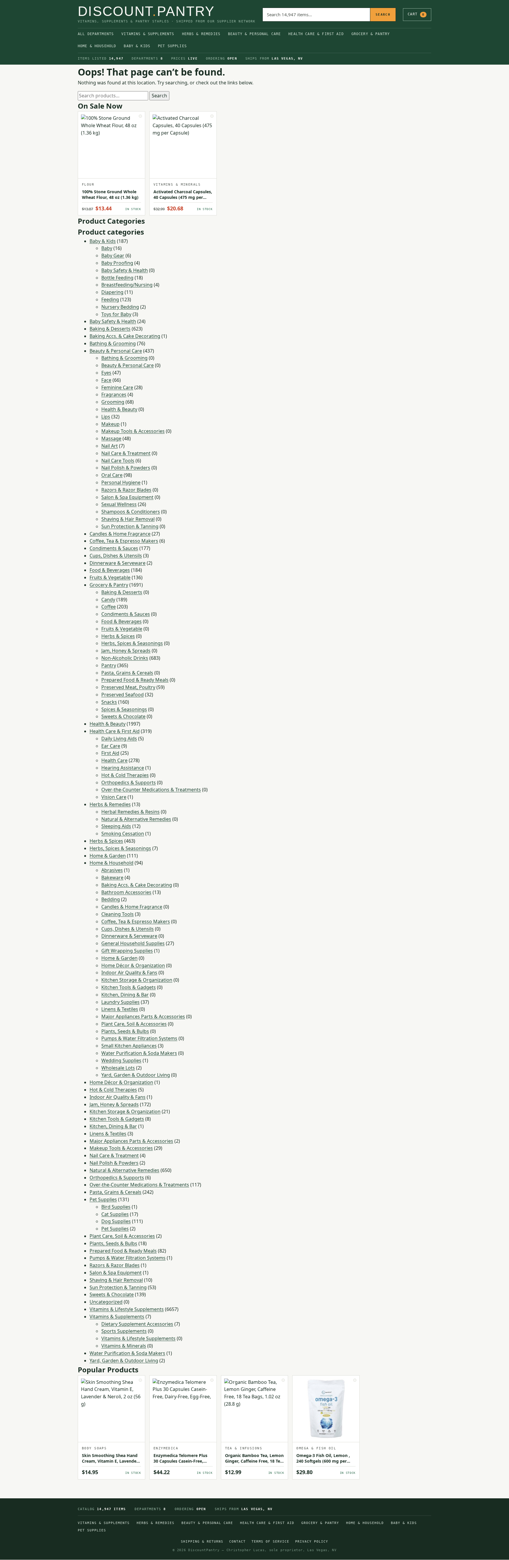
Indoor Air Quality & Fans (129, 972)
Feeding (110, 299)
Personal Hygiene (121, 482)
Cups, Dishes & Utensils (116, 555)
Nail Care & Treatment (126, 453)
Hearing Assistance (122, 768)
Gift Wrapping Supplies (127, 950)
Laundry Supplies (120, 1002)
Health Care (114, 760)
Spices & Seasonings (124, 709)
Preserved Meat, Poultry (128, 687)
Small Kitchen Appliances (129, 1045)
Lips (105, 416)
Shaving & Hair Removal (128, 519)
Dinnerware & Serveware (118, 563)
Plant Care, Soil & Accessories (134, 1024)
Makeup (110, 424)
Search (383, 15)
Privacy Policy (311, 1541)
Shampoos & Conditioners (130, 511)
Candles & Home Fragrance (120, 534)
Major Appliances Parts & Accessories (143, 1016)
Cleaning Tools (117, 914)
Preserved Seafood (122, 694)
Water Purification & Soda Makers (139, 1053)
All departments (96, 34)
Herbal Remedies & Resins (130, 811)
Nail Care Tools (117, 460)
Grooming (112, 402)
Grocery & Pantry (370, 34)
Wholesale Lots (118, 1068)
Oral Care (112, 475)
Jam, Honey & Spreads (126, 650)
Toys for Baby (116, 314)
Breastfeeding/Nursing (127, 284)
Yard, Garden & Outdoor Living (135, 1075)
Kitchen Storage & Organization (136, 980)
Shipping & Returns (202, 1541)
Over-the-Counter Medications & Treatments (151, 789)
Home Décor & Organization (133, 965)
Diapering (112, 292)
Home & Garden (108, 855)
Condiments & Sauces (114, 548)
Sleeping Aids (116, 826)
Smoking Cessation (122, 833)
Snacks (109, 702)
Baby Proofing (117, 263)
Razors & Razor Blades (126, 490)
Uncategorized (106, 1302)
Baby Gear (112, 255)
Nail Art (109, 446)
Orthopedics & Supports (128, 782)
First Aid (110, 753)
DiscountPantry (146, 11)
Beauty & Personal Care (254, 34)
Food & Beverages (110, 570)
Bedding (110, 899)
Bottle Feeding (117, 277)
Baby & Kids (137, 46)
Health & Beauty (119, 409)
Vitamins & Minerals (123, 1346)
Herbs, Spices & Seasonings (132, 643)
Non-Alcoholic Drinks (124, 658)
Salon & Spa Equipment (127, 497)
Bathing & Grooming (113, 343)
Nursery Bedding (120, 307)
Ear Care (110, 746)
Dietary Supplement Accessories (137, 1324)
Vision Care (113, 797)
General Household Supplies (133, 943)
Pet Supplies (172, 46)
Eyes (106, 372)
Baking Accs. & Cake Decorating (125, 336)
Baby (106, 248)
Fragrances (113, 394)
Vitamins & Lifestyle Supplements (127, 1309)
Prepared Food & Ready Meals (134, 680)
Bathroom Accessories (126, 892)
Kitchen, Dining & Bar (125, 994)
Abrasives (112, 870)
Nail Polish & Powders (125, 467)
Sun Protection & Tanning (129, 526)
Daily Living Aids (119, 738)
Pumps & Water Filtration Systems (139, 1038)
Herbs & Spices (118, 636)
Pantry (108, 665)
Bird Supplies (115, 1207)
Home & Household (97, 46)
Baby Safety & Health (124, 270)
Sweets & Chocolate (123, 716)
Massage (111, 438)
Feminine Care (117, 387)
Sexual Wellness (119, 504)
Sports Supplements (124, 1331)
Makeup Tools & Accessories (133, 431)
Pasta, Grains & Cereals (127, 672)
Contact (237, 1541)
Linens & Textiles (119, 1009)
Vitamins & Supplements (147, 34)
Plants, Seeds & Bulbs (125, 1031)
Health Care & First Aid (315, 34)
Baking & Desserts (110, 328)
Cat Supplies (115, 1214)
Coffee (108, 606)
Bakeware (112, 877)
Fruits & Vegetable (110, 577)
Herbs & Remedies (201, 34)
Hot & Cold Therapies (125, 775)
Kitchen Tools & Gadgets (128, 987)
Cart (416, 14)
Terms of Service (270, 1541)
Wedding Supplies (121, 1060)
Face (106, 380)
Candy (108, 599)
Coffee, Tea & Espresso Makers (124, 541)
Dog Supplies (116, 1221)
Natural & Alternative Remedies (136, 819)
